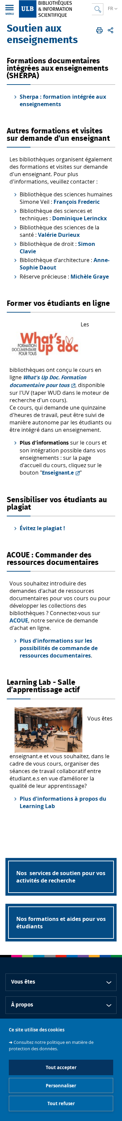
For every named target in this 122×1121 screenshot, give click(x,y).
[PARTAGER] (110, 30)
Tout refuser (61, 1103)
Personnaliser (61, 1086)
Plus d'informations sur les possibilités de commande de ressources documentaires (59, 648)
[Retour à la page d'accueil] (55, 9)
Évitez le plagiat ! (42, 528)
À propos (22, 1004)
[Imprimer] (99, 30)
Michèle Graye (89, 276)
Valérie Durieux (59, 234)
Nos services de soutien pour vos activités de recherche (60, 876)
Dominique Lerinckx (79, 218)
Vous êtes (23, 982)
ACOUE (18, 620)
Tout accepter (61, 1067)
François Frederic (77, 201)
